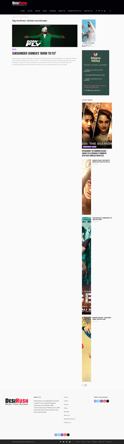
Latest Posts (87, 146)
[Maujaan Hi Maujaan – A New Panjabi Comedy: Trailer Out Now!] (86, 349)
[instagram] (66, 441)
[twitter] (63, 441)
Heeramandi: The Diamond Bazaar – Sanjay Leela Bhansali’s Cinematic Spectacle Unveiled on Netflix (94, 153)
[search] (110, 10)
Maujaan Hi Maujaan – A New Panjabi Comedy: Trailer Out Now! (101, 318)
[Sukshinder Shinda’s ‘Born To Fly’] (44, 36)
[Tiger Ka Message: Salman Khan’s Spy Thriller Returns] (86, 266)
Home (23, 11)
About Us (62, 11)
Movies (37, 11)
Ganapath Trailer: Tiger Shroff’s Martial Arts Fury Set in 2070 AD (101, 161)
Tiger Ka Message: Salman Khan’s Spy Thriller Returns (102, 218)
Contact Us (88, 11)
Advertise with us (74, 11)
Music (45, 11)
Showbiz (52, 11)
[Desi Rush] (19, 3)
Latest (29, 11)
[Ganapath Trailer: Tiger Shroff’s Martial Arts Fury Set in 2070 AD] (86, 187)
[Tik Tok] (72, 441)
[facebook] (60, 441)
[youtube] (69, 441)
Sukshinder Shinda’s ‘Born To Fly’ (34, 53)
